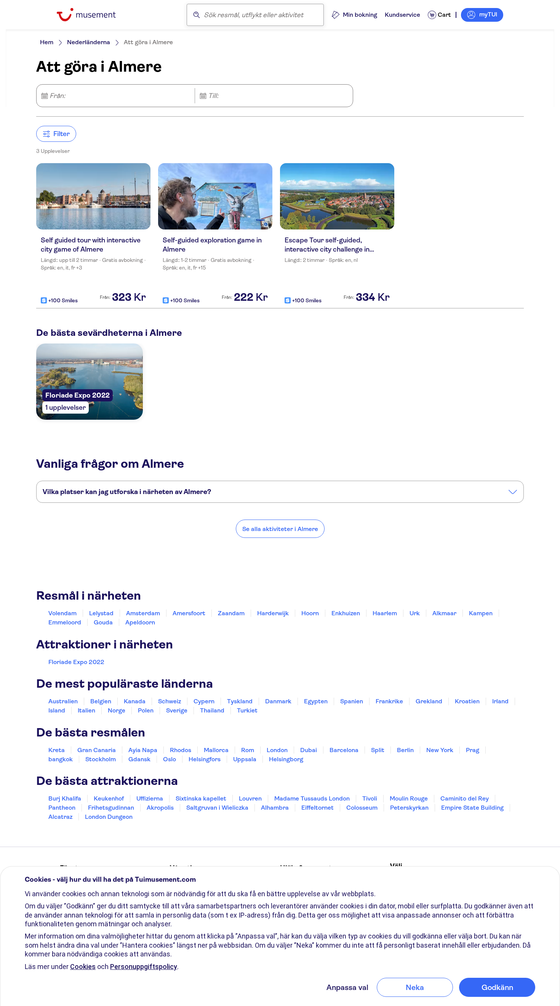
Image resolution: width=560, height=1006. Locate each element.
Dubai (308, 750)
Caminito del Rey (464, 798)
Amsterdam (143, 613)
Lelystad (101, 613)
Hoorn (310, 613)
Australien (63, 701)
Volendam (62, 613)
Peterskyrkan (409, 807)
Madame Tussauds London (312, 798)
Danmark (278, 701)
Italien (86, 710)
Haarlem (385, 613)
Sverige (176, 710)
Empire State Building (472, 807)
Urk (415, 613)
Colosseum (362, 807)
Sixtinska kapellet (201, 798)
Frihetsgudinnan (111, 807)
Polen (146, 710)
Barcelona (344, 750)
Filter (61, 134)
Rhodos (180, 750)
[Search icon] (196, 14)
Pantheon (61, 807)
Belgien (100, 701)
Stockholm (100, 759)
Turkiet (247, 710)
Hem (46, 42)
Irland (500, 701)
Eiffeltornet (317, 807)
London (277, 750)
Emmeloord (64, 622)
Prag (472, 750)
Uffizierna (149, 798)
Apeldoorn (140, 622)
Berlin (405, 750)
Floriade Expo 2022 (76, 662)
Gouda (103, 622)
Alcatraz (60, 816)
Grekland (429, 701)
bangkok (60, 759)
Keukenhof (109, 798)
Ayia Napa (142, 750)
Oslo (169, 759)
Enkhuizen (345, 613)
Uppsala (244, 759)
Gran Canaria (96, 750)
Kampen (481, 613)
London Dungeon (109, 816)
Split (377, 750)
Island (56, 710)
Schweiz (169, 701)
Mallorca (216, 750)
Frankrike (389, 701)
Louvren (250, 798)
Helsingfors (205, 759)
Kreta (56, 750)
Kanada (135, 701)
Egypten (316, 701)
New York (439, 750)
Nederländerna (88, 42)
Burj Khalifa (64, 798)
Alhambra (275, 807)
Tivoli (369, 798)
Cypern (204, 701)
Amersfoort (189, 613)
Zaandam (231, 613)
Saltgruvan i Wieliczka (217, 807)
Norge (116, 710)
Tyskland (240, 701)
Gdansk (139, 759)
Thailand (212, 710)
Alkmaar (444, 613)
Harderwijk (273, 613)
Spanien (351, 701)
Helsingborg (286, 759)
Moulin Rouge (409, 798)
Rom (247, 750)
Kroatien (467, 701)
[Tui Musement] (92, 14)
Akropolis (160, 807)
